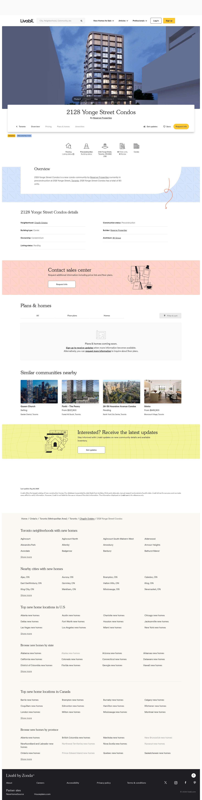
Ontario (33, 518)
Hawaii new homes (152, 665)
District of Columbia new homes (36, 665)
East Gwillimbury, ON (31, 583)
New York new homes (155, 627)
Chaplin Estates (41, 223)
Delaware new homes (154, 659)
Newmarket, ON (153, 589)
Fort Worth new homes (73, 621)
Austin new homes (71, 615)
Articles (122, 21)
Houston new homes (113, 621)
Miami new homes (112, 627)
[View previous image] (11, 68)
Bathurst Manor (152, 551)
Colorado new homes (72, 659)
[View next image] (191, 68)
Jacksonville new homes (157, 621)
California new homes (31, 659)
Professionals (139, 21)
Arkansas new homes (153, 653)
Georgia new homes (112, 665)
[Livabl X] (165, 782)
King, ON (149, 583)
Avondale (25, 551)
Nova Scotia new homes (115, 743)
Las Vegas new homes (31, 627)
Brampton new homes (73, 700)
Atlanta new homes (30, 615)
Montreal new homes (155, 712)
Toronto (75, 180)
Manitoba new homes (113, 737)
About (9, 783)
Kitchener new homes (155, 706)
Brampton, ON (110, 577)
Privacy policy (104, 783)
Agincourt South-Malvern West (118, 538)
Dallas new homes (29, 621)
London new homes (30, 712)
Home (24, 518)
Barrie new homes (29, 700)
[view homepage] (27, 20)
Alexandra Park (28, 545)
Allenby (65, 545)
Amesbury (108, 545)
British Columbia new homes (76, 737)
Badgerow (67, 551)
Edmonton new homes (73, 706)
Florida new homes (71, 665)
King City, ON (27, 589)
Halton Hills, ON (111, 583)
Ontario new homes (30, 753)
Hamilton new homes (113, 706)
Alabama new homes (31, 653)
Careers (40, 783)
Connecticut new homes (114, 659)
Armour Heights (152, 545)
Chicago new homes (155, 615)
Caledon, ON (151, 577)
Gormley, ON (68, 583)
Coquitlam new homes (32, 706)
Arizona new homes (112, 653)
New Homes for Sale (102, 21)
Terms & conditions (136, 783)
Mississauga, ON (111, 589)
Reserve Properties (102, 118)
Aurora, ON (67, 577)
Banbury (107, 551)
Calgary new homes (154, 700)
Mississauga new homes (115, 712)
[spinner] (81, 20)
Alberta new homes (30, 737)
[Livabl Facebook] (185, 782)
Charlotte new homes (113, 615)
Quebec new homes (113, 753)
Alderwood (150, 538)
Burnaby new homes (113, 700)
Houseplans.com (42, 794)
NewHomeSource (15, 794)
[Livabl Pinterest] (195, 782)
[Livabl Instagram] (175, 782)
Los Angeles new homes (74, 627)
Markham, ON (69, 589)
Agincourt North (70, 538)
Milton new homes (71, 712)
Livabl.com (125, 495)
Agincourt (25, 538)
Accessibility (73, 783)
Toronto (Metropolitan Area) (53, 518)
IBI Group (117, 238)
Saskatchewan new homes (158, 753)
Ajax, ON (25, 577)
